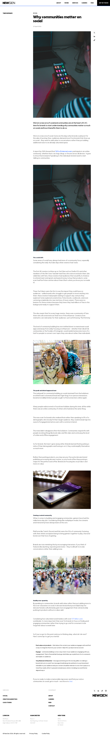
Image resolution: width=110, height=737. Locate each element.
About (58, 3)
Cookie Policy (46, 733)
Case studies (7, 702)
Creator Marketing (10, 699)
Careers (84, 3)
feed (49, 702)
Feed (92, 3)
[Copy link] (94, 40)
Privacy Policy (33, 733)
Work (66, 3)
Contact (51, 706)
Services (75, 3)
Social (5, 695)
